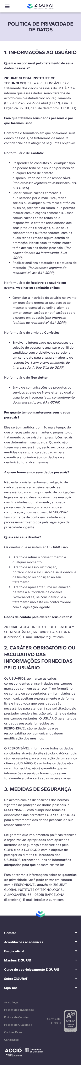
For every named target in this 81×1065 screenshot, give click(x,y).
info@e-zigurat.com (49, 637)
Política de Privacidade (19, 1010)
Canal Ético (11, 1040)
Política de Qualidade (18, 1025)
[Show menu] (7, 6)
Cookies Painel (13, 1032)
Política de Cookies (16, 1017)
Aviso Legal (11, 1002)
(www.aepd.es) (23, 597)
